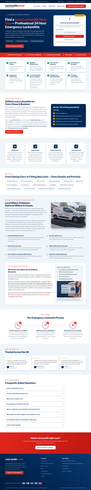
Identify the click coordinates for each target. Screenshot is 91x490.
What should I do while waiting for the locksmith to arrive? (35, 414)
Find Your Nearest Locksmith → (45, 447)
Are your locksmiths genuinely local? (35, 393)
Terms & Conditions (67, 471)
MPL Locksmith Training (44, 281)
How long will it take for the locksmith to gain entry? (35, 419)
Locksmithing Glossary (46, 473)
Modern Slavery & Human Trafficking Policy (72, 463)
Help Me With (51, 6)
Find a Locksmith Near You (47, 463)
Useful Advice (44, 471)
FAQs (42, 468)
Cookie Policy (65, 468)
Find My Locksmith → (70, 36)
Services (44, 6)
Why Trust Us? (60, 6)
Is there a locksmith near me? (35, 388)
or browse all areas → (69, 39)
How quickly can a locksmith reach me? (35, 404)
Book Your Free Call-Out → (14, 131)
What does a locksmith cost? (35, 398)
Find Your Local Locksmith (14, 472)
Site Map (45, 487)
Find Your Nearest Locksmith (76, 6)
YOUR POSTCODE (59, 29)
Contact (43, 476)
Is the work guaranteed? (35, 425)
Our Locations (36, 6)
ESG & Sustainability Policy (68, 461)
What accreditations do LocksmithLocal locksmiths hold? (35, 409)
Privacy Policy (65, 466)
